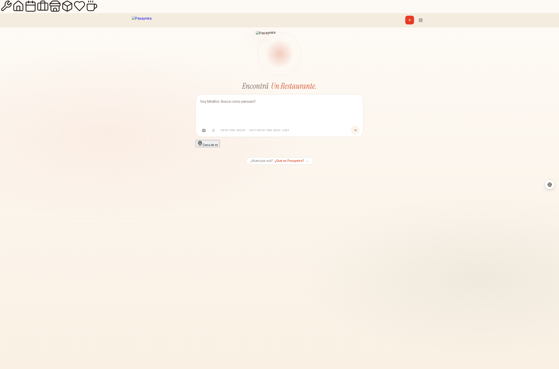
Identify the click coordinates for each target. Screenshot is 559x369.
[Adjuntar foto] (203, 130)
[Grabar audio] (213, 130)
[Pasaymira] (142, 20)
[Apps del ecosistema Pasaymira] (420, 20)
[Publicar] (409, 20)
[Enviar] (355, 130)
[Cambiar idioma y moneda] (550, 184)
